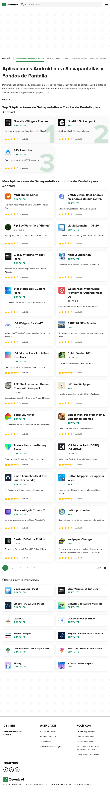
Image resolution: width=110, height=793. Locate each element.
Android (6, 58)
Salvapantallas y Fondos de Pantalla (30, 58)
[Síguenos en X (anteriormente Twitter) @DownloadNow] (11, 769)
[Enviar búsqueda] (22, 4)
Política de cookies (85, 741)
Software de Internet (79, 58)
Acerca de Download (49, 732)
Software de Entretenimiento (58, 58)
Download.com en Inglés (51, 746)
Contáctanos (45, 741)
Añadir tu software (48, 736)
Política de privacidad (86, 732)
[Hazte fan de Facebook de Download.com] (5, 769)
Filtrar (5, 99)
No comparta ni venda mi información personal (88, 748)
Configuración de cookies (88, 754)
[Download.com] (10, 4)
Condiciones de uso (86, 736)
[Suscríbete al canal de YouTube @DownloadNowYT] (17, 769)
